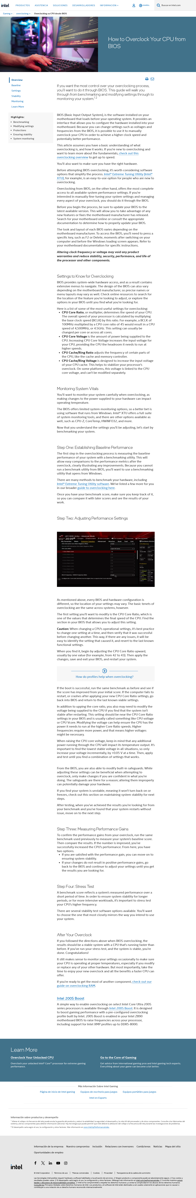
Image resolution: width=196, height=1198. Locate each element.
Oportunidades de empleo (48, 1152)
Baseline (16, 85)
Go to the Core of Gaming (118, 1057)
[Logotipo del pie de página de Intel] (17, 1166)
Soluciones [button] (60, 5)
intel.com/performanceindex (147, 1180)
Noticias (157, 1146)
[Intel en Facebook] (35, 1163)
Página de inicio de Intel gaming (57, 1091)
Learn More (17, 106)
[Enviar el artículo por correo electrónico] (152, 79)
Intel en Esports (98, 1097)
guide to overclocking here (96, 488)
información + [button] (109, 5)
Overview (17, 80)
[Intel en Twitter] (43, 1163)
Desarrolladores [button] (83, 5)
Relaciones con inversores (119, 1146)
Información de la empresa (48, 1146)
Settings (16, 90)
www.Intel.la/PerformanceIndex (96, 1127)
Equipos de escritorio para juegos (99, 1091)
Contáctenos (143, 1146)
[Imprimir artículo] (146, 79)
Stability (16, 96)
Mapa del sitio (173, 1146)
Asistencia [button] (41, 5)
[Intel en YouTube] (58, 1163)
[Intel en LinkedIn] (50, 1163)
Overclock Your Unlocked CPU (32, 1057)
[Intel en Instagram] (65, 1163)
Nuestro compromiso (77, 1146)
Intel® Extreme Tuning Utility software (83, 484)
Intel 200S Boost (70, 998)
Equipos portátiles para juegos (139, 1091)
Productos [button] (23, 5)
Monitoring (17, 101)
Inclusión (97, 1146)
